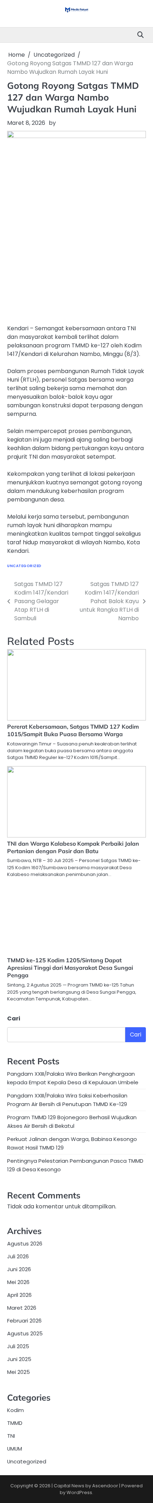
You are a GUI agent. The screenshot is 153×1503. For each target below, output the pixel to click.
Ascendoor (105, 1485)
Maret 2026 (21, 1307)
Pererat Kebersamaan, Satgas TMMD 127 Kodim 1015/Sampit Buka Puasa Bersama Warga (73, 730)
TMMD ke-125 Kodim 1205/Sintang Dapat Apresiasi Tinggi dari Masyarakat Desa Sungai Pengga (70, 968)
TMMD (14, 1423)
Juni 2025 (19, 1359)
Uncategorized (24, 566)
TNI (11, 1436)
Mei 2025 (18, 1372)
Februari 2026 (24, 1320)
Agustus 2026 (24, 1243)
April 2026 (19, 1295)
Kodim (15, 1410)
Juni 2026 (19, 1269)
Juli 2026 (18, 1256)
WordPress (79, 1492)
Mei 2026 (18, 1282)
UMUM (14, 1448)
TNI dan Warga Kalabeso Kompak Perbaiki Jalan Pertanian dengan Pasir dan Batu (73, 847)
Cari (13, 1018)
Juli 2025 (18, 1346)
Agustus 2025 (25, 1333)
